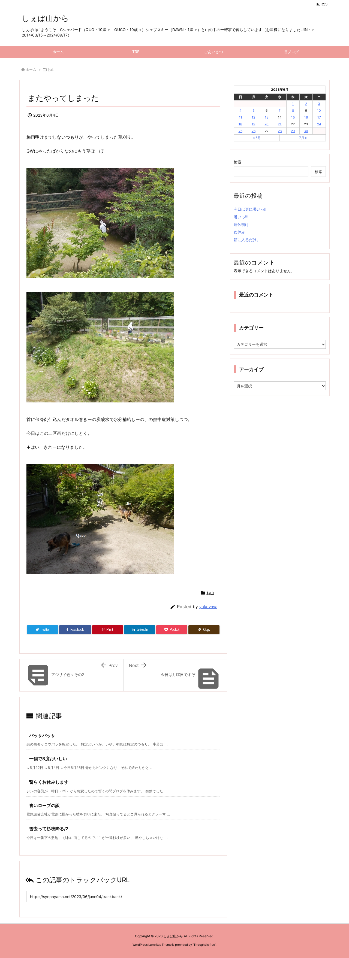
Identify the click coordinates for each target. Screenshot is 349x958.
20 (266, 124)
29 (293, 131)
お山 (51, 69)
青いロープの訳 (44, 805)
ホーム (31, 69)
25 (240, 131)
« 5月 (257, 138)
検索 (237, 162)
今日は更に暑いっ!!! (250, 209)
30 (306, 131)
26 (253, 131)
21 (279, 124)
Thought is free (204, 945)
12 (253, 117)
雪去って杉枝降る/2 (48, 828)
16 (306, 117)
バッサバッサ (42, 735)
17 (319, 117)
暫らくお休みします (48, 782)
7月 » (303, 138)
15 (293, 117)
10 (319, 110)
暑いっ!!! (241, 216)
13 (267, 117)
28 (280, 131)
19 (253, 124)
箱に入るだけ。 (247, 239)
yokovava (208, 606)
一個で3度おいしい (48, 758)
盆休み (239, 232)
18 (240, 124)
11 (240, 117)
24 (319, 124)
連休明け (241, 224)
